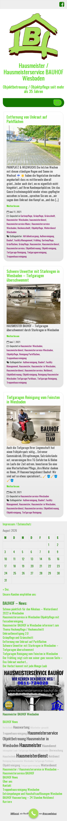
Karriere (7, 801)
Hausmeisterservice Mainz (19, 224)
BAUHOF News (10, 722)
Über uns (7, 781)
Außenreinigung (47, 236)
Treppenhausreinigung (17, 256)
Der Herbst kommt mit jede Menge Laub (25, 666)
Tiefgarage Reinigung (16, 252)
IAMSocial (15, 813)
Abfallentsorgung (31, 236)
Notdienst (48, 370)
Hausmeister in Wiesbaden (43, 366)
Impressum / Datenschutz (17, 524)
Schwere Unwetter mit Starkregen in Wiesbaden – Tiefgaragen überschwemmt (33, 275)
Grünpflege (38, 216)
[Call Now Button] (33, 813)
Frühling (37, 240)
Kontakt (7, 785)
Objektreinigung (49, 248)
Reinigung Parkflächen (29, 354)
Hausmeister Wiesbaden (17, 220)
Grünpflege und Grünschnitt (18, 637)
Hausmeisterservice (16, 248)
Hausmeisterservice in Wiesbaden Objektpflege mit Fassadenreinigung (31, 619)
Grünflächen (12, 244)
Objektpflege (37, 228)
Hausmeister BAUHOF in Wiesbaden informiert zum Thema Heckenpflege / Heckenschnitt (31, 627)
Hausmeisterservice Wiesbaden (38, 350)
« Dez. (6, 589)
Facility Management (23, 240)
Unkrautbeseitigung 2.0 (16, 633)
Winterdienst (49, 765)
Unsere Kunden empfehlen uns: (19, 594)
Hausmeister (35, 244)
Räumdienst (49, 745)
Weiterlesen (13, 206)
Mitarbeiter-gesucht (39, 727)
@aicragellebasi (50, 813)
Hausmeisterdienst (50, 244)
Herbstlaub (8, 727)
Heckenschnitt (24, 228)
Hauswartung (21, 727)
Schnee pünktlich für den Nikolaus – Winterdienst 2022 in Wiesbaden (30, 611)
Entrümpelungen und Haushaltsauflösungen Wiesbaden (32, 793)
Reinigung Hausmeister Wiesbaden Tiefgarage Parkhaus (28, 761)
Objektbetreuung (33, 248)
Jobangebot (8, 750)
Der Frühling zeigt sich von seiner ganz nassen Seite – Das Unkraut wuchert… (33, 660)
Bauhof (10, 240)
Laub (15, 750)
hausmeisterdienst (37, 220)
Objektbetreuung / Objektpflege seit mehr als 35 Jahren (33, 89)
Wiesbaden (43, 750)
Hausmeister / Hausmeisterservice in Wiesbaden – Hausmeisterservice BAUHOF (31, 771)
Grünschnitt (49, 216)
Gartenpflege (26, 216)
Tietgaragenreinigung (36, 252)
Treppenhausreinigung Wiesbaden (21, 789)
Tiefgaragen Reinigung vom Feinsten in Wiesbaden (33, 399)
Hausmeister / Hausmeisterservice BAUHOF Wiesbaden (33, 71)
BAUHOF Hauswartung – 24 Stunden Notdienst (28, 797)
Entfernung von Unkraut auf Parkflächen (27, 119)
